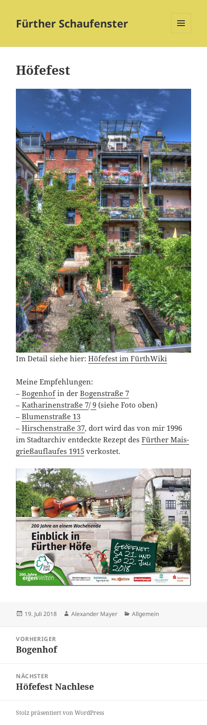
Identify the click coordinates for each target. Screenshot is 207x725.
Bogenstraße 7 (104, 393)
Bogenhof (38, 393)
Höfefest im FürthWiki (127, 358)
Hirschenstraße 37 (53, 428)
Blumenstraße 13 (51, 416)
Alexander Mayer (94, 614)
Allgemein (145, 614)
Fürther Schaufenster (72, 23)
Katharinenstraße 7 (55, 405)
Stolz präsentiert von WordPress (60, 713)
